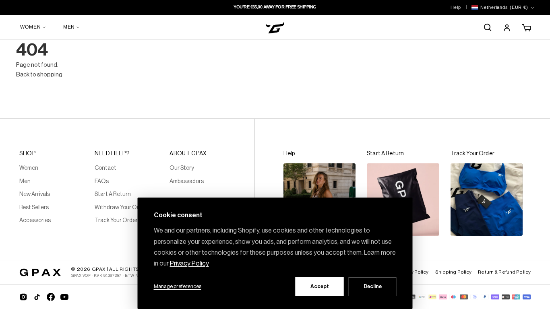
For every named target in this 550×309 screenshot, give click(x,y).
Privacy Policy (413, 272)
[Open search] (488, 27)
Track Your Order (116, 220)
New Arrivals (34, 194)
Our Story (182, 168)
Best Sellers (34, 207)
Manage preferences (177, 286)
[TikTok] (37, 297)
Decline (373, 286)
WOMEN (30, 27)
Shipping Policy (453, 272)
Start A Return (113, 194)
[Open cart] (527, 27)
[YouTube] (64, 297)
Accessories (35, 220)
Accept (319, 286)
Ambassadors (187, 181)
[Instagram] (23, 297)
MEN (69, 27)
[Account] (507, 27)
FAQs (102, 181)
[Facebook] (51, 297)
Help (456, 7)
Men (25, 181)
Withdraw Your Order (121, 207)
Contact (105, 168)
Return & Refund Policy (504, 272)
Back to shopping (39, 75)
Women (28, 168)
